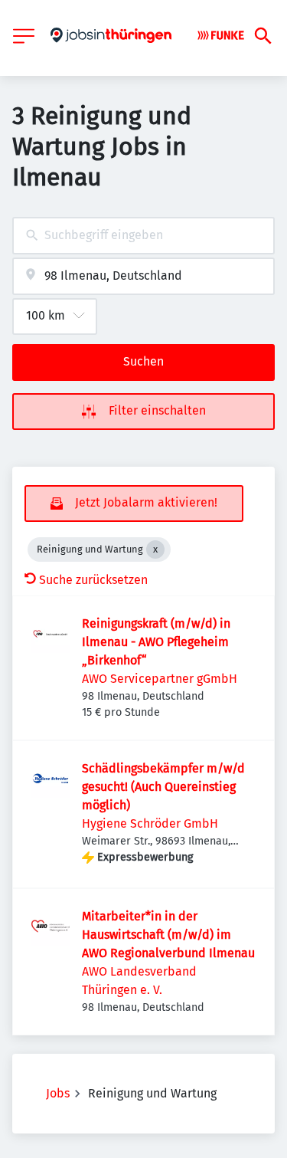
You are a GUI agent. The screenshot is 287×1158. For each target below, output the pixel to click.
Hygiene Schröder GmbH (150, 823)
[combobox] (143, 235)
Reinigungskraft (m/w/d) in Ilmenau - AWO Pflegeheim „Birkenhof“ (156, 642)
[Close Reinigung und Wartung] (155, 549)
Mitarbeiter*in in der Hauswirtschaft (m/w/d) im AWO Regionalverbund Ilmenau (168, 934)
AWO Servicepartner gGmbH (159, 678)
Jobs (58, 1093)
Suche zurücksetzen (93, 579)
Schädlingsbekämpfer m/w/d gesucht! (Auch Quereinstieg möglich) (163, 786)
